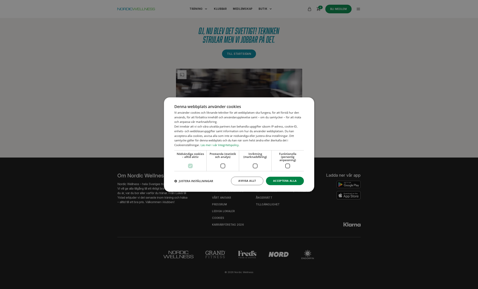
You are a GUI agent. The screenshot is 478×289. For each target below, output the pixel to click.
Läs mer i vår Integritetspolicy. (220, 145)
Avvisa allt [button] (247, 181)
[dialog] (239, 144)
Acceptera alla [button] (285, 181)
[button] (193, 181)
